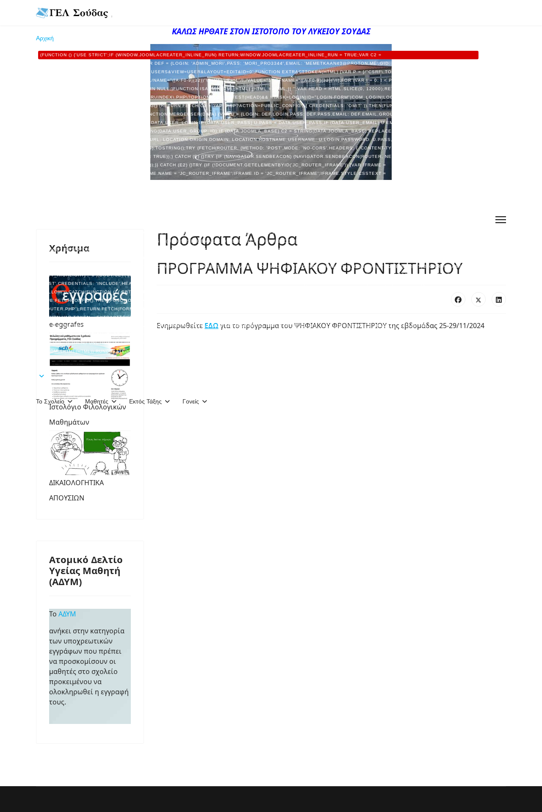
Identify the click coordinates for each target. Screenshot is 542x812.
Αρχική (256, 194)
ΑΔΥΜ (69, 614)
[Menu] (500, 219)
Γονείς (191, 401)
